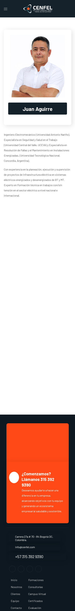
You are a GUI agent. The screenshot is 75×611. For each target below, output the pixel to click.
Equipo (15, 600)
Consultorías (35, 587)
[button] (70, 8)
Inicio (14, 580)
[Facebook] (12, 569)
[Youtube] (38, 569)
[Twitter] (21, 569)
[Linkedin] (30, 569)
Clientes (15, 594)
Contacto (16, 607)
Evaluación (34, 607)
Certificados (35, 600)
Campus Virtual (37, 594)
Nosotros (16, 587)
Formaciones (36, 580)
